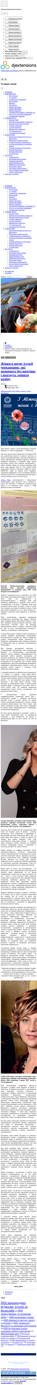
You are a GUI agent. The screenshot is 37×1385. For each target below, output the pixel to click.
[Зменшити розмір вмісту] (23, 52)
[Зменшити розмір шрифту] (23, 54)
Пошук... (4, 277)
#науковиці (5, 393)
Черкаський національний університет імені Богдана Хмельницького (16, 1370)
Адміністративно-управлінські (20, 142)
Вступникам (13, 96)
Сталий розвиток (15, 127)
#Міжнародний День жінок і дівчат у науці (16, 391)
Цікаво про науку (15, 107)
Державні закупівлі (16, 161)
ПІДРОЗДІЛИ (10, 135)
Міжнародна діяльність (17, 129)
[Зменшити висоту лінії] (20, 56)
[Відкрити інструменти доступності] (4, 4)
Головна (8, 345)
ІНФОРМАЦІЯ (10, 94)
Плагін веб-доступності (10, 71)
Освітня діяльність (15, 126)
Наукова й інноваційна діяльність (20, 122)
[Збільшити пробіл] (31, 58)
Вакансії (12, 103)
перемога (11, 1344)
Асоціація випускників (17, 133)
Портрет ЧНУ (14, 120)
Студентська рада (15, 131)
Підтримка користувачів (17, 159)
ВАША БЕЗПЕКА (15, 109)
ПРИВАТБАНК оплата (17, 165)
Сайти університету (16, 172)
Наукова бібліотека (15, 152)
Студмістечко (13, 153)
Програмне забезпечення (18, 168)
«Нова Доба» (6, 480)
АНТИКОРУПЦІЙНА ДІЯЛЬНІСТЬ (22, 112)
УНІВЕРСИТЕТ (10, 118)
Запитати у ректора (11, 174)
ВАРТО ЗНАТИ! (15, 111)
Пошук (30, 277)
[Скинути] (2, 13)
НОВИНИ (8, 92)
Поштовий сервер (15, 166)
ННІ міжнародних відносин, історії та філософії (14, 1306)
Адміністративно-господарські (20, 148)
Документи (13, 105)
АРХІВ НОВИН (19, 1354)
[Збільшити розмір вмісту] (26, 52)
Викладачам (13, 101)
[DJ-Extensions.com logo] (18, 69)
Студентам (13, 98)
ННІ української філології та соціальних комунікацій (18, 1324)
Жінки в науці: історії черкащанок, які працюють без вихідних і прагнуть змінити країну (18, 371)
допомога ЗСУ (17, 1342)
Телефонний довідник (17, 116)
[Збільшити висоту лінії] (23, 56)
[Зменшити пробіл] (28, 58)
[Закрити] (6, 13)
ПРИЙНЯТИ (18, 1383)
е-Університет (14, 157)
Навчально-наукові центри (18, 140)
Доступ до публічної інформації (20, 114)
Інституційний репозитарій (18, 170)
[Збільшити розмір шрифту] (26, 54)
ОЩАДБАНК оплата (16, 163)
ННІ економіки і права (21, 1317)
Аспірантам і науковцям (17, 99)
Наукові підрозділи (15, 150)
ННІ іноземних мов (9, 1333)
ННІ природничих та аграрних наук (16, 1314)
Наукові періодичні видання (19, 124)
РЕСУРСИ (8, 155)
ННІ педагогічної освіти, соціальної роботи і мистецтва (15, 1329)
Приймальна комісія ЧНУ (26, 1344)
